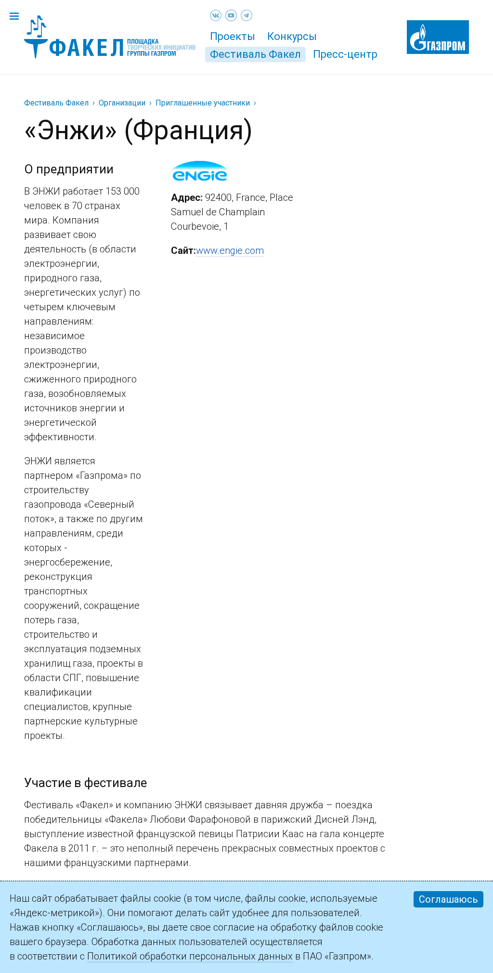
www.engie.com (230, 250)
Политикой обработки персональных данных (190, 956)
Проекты (232, 36)
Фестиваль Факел (255, 54)
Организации (122, 102)
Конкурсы (292, 36)
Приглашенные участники (203, 102)
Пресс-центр (345, 54)
